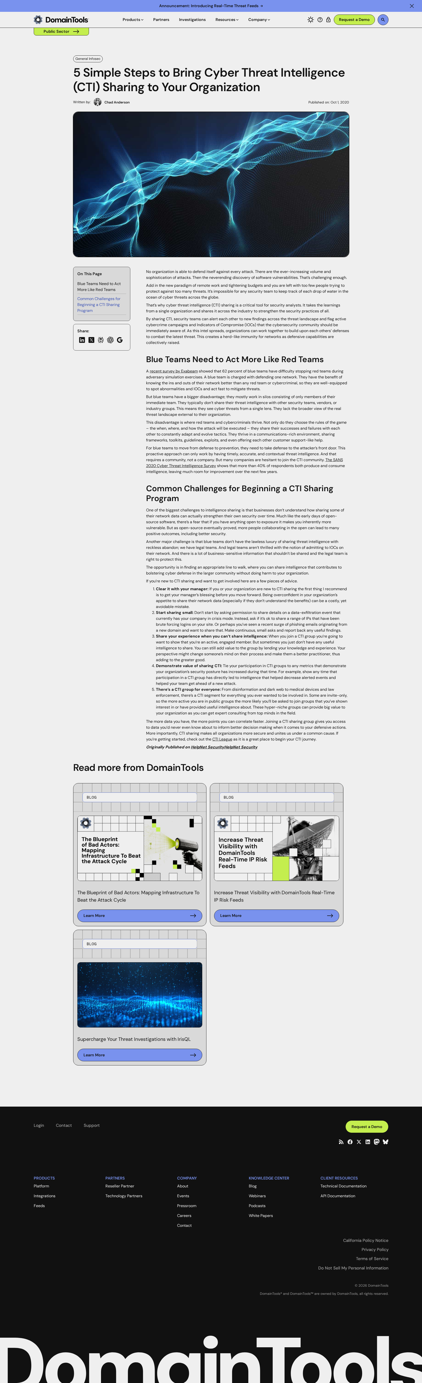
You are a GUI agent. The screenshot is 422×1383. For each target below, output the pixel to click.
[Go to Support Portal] (320, 20)
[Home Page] (61, 20)
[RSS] (341, 1142)
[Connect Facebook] (350, 1142)
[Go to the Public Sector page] (61, 31)
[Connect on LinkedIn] (368, 1142)
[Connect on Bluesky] (385, 1142)
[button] (412, 6)
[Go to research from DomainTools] (328, 20)
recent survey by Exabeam (174, 371)
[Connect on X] (359, 1142)
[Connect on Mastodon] (377, 1142)
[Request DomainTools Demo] (354, 20)
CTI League (222, 739)
